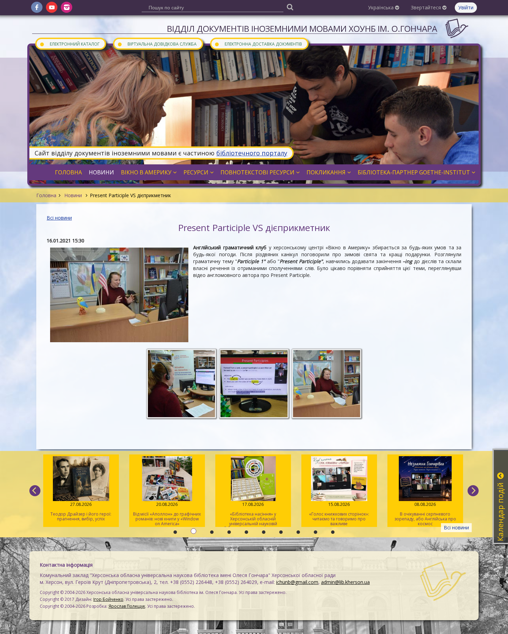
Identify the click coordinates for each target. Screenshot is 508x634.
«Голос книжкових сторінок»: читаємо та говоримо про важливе (339, 514)
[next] (473, 490)
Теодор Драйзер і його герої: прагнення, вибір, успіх (80, 511)
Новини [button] (101, 172)
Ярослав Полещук (127, 606)
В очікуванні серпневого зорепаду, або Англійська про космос (425, 514)
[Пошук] (290, 7)
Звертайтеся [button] (426, 7)
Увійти (465, 7)
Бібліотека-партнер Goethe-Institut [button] (414, 172)
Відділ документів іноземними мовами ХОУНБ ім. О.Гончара (302, 28)
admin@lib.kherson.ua (345, 582)
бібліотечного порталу (251, 153)
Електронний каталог (69, 43)
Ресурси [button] (196, 172)
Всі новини (59, 217)
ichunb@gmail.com (297, 582)
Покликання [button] (326, 172)
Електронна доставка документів (258, 43)
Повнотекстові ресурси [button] (257, 172)
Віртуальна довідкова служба (157, 43)
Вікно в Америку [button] (146, 172)
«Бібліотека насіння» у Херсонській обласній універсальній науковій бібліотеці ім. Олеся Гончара (253, 514)
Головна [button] (68, 172)
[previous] (34, 490)
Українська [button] (381, 7)
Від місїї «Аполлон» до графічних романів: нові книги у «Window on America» (167, 514)
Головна (46, 195)
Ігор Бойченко (108, 599)
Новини (73, 195)
